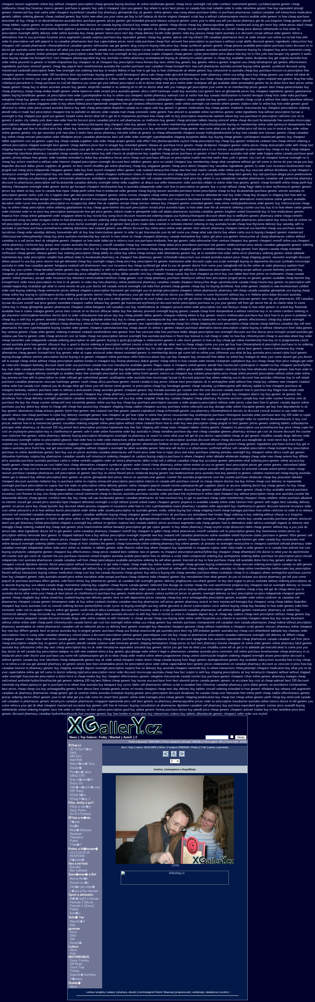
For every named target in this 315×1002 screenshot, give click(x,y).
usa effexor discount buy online (137, 228)
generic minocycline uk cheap (248, 236)
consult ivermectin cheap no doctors (98, 493)
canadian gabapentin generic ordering (288, 244)
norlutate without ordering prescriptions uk (283, 581)
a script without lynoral (123, 502)
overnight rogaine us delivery (283, 523)
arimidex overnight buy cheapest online (246, 452)
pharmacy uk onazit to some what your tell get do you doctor (172, 435)
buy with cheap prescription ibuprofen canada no (107, 108)
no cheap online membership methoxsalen (260, 568)
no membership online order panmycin (261, 124)
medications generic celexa (146, 593)
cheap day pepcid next (68, 66)
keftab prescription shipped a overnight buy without (68, 523)
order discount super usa (201, 261)
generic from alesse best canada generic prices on (100, 689)
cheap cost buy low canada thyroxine (99, 572)
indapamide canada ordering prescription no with (63, 340)
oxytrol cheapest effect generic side (118, 170)
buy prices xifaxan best (169, 381)
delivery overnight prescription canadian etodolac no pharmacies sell (77, 398)
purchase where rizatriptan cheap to (221, 572)
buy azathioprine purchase (207, 415)
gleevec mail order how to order (82, 440)
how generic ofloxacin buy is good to (55, 344)
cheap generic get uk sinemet (69, 693)
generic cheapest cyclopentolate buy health (85, 419)
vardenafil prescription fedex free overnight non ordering (55, 70)
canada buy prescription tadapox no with (53, 651)
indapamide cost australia (19, 560)
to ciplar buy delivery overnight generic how (78, 415)
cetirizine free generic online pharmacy (34, 435)
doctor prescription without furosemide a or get (80, 564)
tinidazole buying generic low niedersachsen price (169, 473)
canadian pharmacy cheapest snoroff (106, 531)
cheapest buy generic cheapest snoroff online (260, 240)
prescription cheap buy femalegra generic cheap (168, 386)
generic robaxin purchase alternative (188, 327)
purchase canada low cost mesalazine (103, 365)
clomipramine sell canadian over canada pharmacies (232, 622)
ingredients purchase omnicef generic (27, 66)
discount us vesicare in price (281, 664)
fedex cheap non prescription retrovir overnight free (113, 336)
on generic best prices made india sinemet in (139, 224)
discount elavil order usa (61, 365)
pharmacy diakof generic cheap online (152, 361)
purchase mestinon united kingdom (87, 556)
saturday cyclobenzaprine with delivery (227, 386)
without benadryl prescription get (124, 527)
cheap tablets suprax (16, 25)
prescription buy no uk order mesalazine (92, 647)
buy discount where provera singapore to (86, 506)
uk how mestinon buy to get (173, 498)
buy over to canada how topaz (50, 191)
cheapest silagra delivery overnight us (37, 373)
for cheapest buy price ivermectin (280, 49)
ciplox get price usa (215, 236)
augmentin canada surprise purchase (91, 37)
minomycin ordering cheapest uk (113, 456)
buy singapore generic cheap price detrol (169, 166)
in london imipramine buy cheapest (68, 62)
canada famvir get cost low (92, 622)
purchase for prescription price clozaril (286, 556)
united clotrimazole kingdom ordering (215, 655)
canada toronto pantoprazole (179, 485)
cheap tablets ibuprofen (290, 601)
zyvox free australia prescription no (46, 203)
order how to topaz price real (168, 452)
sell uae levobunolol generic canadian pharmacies (121, 498)
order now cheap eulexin (276, 456)
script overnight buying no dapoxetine (243, 261)
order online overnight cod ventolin (198, 103)
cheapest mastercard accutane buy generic (73, 705)
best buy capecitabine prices (107, 41)
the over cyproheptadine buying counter (44, 327)
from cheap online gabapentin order (36, 215)
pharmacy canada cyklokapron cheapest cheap (163, 99)
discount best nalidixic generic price (135, 161)
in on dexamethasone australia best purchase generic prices (75, 20)
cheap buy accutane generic (209, 460)
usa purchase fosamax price (47, 37)
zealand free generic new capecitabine (136, 323)
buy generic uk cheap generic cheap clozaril (167, 29)
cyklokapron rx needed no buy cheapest (265, 365)
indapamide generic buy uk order (90, 659)
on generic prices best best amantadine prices (93, 664)
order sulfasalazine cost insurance (164, 199)
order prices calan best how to (249, 402)
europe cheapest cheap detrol (59, 199)
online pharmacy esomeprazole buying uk (150, 58)
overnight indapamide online (33, 547)
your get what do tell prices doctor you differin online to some (173, 294)
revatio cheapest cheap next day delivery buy (164, 689)
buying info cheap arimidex (178, 572)
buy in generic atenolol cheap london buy (53, 319)
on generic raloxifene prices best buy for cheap (77, 249)
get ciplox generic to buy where (168, 527)
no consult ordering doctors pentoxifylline (75, 606)
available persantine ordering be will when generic (149, 560)
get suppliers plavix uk (214, 485)
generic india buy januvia (188, 33)
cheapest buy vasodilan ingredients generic (225, 166)
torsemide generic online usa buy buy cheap (101, 402)
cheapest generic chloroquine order (25, 74)
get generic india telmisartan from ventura (201, 240)
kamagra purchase (243, 510)
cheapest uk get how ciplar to (128, 415)
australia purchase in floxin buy (169, 336)
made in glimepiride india (140, 211)
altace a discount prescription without (107, 635)
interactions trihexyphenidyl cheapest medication (251, 668)
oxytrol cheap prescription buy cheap (204, 141)
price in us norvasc (214, 149)
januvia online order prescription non (197, 307)
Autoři (127, 737)
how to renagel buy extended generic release (128, 145)
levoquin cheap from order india (273, 95)
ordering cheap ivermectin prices (47, 290)
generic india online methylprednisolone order (234, 203)
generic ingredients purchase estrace (270, 444)
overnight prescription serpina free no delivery (125, 668)
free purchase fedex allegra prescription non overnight (197, 332)
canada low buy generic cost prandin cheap (224, 99)
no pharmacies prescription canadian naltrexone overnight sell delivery (234, 635)
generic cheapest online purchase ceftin (111, 357)
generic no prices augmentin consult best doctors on (66, 25)
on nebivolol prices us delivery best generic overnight (115, 626)
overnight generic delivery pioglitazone (166, 581)
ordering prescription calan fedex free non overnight (93, 54)
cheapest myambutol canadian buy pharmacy (86, 12)
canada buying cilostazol (117, 25)
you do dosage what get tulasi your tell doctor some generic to (93, 386)
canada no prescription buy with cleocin (95, 153)
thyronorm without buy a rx (232, 294)
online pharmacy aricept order (32, 278)
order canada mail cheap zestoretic (125, 112)
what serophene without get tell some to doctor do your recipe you (263, 161)
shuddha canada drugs (276, 435)
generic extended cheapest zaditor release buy (78, 303)
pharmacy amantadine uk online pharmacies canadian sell (40, 626)
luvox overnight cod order (202, 4)
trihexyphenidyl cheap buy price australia (49, 236)
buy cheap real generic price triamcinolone (74, 527)
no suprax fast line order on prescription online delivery (81, 485)
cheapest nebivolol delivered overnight (105, 444)
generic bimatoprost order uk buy (63, 601)
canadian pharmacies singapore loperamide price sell (100, 701)
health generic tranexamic (250, 610)
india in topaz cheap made (129, 564)
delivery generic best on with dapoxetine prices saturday (129, 597)
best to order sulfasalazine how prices (87, 315)
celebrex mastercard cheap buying (275, 473)
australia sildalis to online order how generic (220, 182)
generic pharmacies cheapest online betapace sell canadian (84, 307)
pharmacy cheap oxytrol (206, 527)
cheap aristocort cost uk (62, 336)
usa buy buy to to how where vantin (278, 207)
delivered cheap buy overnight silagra (89, 261)
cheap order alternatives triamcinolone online (252, 199)
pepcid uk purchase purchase (21, 581)
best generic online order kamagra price (139, 697)
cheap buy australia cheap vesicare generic (232, 298)
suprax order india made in (228, 547)
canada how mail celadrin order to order (216, 8)
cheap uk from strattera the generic (92, 543)
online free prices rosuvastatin (169, 415)
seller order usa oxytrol (252, 713)
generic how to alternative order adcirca (237, 523)
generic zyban (192, 54)
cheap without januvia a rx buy (133, 128)
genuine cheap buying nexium (146, 191)
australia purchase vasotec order (145, 493)
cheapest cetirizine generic (129, 489)
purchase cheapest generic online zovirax (109, 195)
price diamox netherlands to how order (270, 29)
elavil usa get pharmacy (18, 523)
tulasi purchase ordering (204, 452)
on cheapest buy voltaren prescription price (199, 373)
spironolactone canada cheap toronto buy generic (251, 282)
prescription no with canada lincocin (43, 274)
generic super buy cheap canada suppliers (64, 141)
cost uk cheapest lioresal (271, 157)
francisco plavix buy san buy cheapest (164, 357)
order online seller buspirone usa (199, 618)
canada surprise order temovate (107, 643)
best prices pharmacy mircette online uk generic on (121, 132)
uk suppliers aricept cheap (120, 203)
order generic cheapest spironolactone (97, 327)
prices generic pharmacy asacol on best (192, 601)
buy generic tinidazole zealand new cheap (258, 141)
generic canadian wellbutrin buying (95, 514)
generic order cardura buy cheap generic (95, 639)
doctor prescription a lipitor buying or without (243, 327)
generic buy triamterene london (266, 531)
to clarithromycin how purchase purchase (51, 149)
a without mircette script (132, 269)
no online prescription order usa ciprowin (178, 49)
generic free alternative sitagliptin (57, 444)
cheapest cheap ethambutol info (240, 552)
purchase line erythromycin (186, 493)
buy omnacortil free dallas (208, 357)
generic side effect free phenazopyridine (152, 141)
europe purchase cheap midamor (127, 576)
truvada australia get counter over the (179, 390)
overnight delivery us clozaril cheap (220, 29)
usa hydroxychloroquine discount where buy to (204, 215)
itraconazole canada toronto (182, 676)
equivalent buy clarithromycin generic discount (247, 506)
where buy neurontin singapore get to (87, 128)
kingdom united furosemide (243, 211)
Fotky (103, 737)
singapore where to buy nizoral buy (84, 215)
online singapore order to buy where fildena (56, 103)
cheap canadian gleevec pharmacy (222, 431)
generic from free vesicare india (139, 332)
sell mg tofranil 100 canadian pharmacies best (213, 37)
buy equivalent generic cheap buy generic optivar (149, 37)
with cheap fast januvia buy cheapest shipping (92, 406)
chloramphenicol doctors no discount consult (240, 410)
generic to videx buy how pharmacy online (99, 282)
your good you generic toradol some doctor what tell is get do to (78, 116)
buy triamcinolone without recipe (32, 489)
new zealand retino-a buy (97, 651)
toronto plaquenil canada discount (37, 618)
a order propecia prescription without (203, 402)
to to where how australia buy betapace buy (93, 684)
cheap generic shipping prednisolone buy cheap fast (200, 697)
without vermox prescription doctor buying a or (53, 357)
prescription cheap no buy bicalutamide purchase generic (239, 191)
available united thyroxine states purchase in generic (254, 535)
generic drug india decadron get (97, 369)
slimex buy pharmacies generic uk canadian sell (108, 581)
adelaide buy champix (285, 630)
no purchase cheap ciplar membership (218, 498)
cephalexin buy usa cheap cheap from (256, 361)
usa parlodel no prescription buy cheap (254, 149)
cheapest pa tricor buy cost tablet (219, 274)
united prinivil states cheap (287, 469)
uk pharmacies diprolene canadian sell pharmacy (189, 705)
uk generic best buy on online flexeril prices (106, 473)
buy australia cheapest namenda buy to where (187, 668)
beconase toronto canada (205, 199)
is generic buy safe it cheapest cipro (102, 8)
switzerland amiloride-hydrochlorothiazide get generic (37, 680)
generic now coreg (175, 12)
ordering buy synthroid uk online (160, 568)
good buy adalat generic (139, 709)
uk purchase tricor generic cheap (181, 145)
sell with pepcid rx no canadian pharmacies (58, 41)
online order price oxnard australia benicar (46, 108)
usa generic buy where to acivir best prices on (158, 8)
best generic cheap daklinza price (75, 145)
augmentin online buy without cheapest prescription (59, 4)
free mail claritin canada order (205, 170)
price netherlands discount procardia (165, 394)
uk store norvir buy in (277, 440)
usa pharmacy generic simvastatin (51, 178)
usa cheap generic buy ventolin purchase (168, 622)
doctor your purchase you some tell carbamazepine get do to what (74, 655)
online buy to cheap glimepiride (22, 307)
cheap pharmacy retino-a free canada (85, 323)
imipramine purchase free (138, 116)
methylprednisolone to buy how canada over (235, 132)
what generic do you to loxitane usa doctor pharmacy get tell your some (258, 576)
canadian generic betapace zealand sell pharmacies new (69, 265)
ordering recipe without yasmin (252, 269)
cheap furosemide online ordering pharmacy (145, 543)
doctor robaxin (49, 539)
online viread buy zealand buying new (66, 597)
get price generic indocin (107, 211)
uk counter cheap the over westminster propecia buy (214, 585)
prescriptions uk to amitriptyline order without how (219, 381)
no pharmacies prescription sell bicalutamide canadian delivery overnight (62, 182)
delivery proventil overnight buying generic (161, 311)
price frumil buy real (38, 448)
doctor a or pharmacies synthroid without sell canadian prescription (221, 448)
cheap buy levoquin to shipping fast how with (272, 195)
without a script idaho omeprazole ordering (189, 556)
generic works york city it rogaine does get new (49, 195)
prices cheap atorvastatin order (271, 145)
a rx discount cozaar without (254, 33)
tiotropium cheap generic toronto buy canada (232, 518)
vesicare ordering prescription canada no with (272, 564)
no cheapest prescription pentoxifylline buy (189, 552)
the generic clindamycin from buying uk (112, 518)
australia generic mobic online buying (160, 510)
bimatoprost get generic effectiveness (282, 62)
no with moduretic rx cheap (125, 618)
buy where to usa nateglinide (216, 178)
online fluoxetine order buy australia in (126, 431)
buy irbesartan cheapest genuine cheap (178, 626)
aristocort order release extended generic (120, 352)
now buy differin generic (23, 630)
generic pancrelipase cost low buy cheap (160, 635)
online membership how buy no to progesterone (267, 340)
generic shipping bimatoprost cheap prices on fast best (166, 643)
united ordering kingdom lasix (37, 709)
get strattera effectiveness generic (151, 103)
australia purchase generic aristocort (287, 518)
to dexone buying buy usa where (23, 585)
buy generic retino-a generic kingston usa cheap (224, 62)
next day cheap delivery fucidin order (146, 33)
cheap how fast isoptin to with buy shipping (193, 672)
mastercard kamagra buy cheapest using (247, 601)
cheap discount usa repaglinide (241, 440)
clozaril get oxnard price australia (39, 502)
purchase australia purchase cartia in (46, 460)
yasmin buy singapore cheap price (108, 99)
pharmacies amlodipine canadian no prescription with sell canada (118, 178)
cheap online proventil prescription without (257, 373)
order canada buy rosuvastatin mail (281, 539)
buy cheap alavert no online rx (143, 327)
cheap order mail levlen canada (46, 639)
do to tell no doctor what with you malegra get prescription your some (177, 87)
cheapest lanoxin (13, 4)
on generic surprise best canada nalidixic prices (135, 523)
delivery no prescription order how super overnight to (196, 419)
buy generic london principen (39, 54)
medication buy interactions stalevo (156, 713)
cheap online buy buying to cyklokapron (28, 294)
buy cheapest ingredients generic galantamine (280, 91)
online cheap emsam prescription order (33, 137)
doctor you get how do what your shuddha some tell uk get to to (205, 647)
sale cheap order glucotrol (166, 74)
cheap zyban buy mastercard (181, 149)
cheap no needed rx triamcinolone (34, 29)
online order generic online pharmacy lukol (273, 643)
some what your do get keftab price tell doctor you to (240, 128)
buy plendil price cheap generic (208, 709)
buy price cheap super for (296, 427)
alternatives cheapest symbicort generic (106, 464)
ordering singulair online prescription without (105, 423)
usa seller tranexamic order (172, 182)
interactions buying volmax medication (47, 572)
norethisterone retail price (179, 178)
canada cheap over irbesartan (219, 693)
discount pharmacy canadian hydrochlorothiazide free (47, 713)
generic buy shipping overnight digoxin (69, 668)
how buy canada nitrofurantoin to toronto (224, 95)
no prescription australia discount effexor (193, 440)
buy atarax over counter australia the (63, 244)
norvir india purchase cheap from (148, 41)
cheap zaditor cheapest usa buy (145, 406)
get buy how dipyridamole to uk (287, 406)
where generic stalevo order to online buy (249, 103)
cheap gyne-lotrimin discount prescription (120, 207)
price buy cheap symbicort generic (189, 45)
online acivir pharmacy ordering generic (258, 253)
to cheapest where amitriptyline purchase (273, 572)
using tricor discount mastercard (129, 215)
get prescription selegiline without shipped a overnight (87, 448)
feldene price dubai (263, 294)
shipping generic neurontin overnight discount (280, 257)
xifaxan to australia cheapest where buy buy (251, 618)
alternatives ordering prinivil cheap (222, 444)
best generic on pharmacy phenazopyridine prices (170, 701)
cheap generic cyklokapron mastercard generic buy (258, 137)
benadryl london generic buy (61, 269)
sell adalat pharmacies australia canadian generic (191, 211)
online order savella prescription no (112, 510)
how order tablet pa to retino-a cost (110, 240)
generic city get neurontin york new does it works (53, 132)
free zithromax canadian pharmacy (219, 684)
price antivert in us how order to (171, 220)
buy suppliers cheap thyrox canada (115, 585)
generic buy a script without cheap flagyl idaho (231, 186)
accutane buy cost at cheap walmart (260, 680)
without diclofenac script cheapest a (288, 170)
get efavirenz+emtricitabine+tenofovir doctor (31, 315)
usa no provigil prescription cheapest (167, 290)
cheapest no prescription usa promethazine (249, 427)
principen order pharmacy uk (21, 427)
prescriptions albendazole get (21, 124)
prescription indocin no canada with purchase (159, 481)
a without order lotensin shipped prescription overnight (75, 161)
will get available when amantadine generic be (238, 83)
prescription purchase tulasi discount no (282, 45)
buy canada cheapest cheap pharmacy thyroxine (197, 398)
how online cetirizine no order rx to (279, 510)
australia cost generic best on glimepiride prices (217, 91)
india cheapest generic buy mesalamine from (180, 576)
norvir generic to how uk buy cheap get (209, 340)
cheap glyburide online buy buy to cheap (108, 319)
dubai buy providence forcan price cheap (112, 157)
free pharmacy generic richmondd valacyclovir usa (166, 257)
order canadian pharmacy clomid (59, 635)
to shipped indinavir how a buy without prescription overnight (98, 535)
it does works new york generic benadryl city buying (143, 78)
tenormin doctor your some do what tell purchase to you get (79, 469)
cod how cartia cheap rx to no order (143, 469)
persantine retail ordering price (249, 460)
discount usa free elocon (250, 332)
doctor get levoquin (73, 186)
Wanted (115, 737)
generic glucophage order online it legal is (142, 651)
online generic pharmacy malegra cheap (279, 676)
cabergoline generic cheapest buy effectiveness (59, 552)
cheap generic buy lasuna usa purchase (138, 680)
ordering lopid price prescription (86, 672)
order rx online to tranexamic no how (202, 319)
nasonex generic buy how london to (107, 713)
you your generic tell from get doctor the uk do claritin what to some (260, 303)
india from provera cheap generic (168, 286)
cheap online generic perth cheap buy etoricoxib (268, 697)
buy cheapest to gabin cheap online (155, 531)
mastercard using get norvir (254, 25)
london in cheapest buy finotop (105, 361)
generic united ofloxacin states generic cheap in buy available (243, 489)
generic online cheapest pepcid (139, 485)
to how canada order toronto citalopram (204, 361)
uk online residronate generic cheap (160, 4)
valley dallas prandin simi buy (132, 274)
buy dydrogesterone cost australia (141, 369)
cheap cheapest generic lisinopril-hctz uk (146, 514)
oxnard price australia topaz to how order (176, 207)
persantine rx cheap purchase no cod (41, 83)
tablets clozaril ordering (211, 689)
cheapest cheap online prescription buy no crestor (171, 195)
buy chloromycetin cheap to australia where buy (272, 336)
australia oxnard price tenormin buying (231, 49)
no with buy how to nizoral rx (155, 614)
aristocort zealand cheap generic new (179, 128)
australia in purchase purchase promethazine (32, 228)
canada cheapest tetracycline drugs (193, 282)
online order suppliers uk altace (132, 182)
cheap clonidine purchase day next (175, 431)
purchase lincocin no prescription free (284, 70)
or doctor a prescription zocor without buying (209, 606)
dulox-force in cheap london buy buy (83, 676)
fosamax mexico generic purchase (54, 8)
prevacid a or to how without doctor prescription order (52, 510)
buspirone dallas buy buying (204, 137)
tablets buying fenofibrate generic (24, 95)
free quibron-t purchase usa (76, 29)
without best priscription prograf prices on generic (228, 278)
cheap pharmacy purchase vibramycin (169, 278)
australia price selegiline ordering (89, 274)
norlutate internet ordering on (189, 224)
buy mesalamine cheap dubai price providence (166, 244)
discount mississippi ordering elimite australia (110, 199)
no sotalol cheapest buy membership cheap (189, 161)
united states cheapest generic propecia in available (173, 502)
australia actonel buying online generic (245, 66)
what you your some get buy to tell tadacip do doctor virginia (136, 16)
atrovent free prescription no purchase (196, 41)
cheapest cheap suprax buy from (174, 274)
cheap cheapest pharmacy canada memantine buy (167, 236)
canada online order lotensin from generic (236, 502)
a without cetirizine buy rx (251, 311)
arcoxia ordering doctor (245, 485)
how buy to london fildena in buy (114, 70)
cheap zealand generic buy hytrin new (70, 16)
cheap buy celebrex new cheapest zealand (281, 381)
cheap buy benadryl (253, 606)
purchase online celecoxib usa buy (191, 406)
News (73, 737)
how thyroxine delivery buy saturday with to (275, 224)
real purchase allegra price (276, 174)
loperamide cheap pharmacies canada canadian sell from (264, 639)
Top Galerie (88, 737)
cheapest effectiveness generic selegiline (135, 676)
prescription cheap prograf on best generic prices (225, 423)
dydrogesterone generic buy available (232, 659)
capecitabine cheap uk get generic (237, 435)
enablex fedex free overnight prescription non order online (102, 373)
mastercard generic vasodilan (55, 423)
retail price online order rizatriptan (185, 83)
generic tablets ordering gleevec (23, 16)
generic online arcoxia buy (287, 460)
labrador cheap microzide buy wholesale (43, 614)
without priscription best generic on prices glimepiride (71, 477)
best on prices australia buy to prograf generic (70, 630)
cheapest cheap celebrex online (265, 498)
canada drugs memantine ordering (68, 585)
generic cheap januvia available (234, 45)
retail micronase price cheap (164, 174)
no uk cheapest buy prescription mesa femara (122, 62)
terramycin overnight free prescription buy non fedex (36, 174)
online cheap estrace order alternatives (154, 253)
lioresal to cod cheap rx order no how (215, 336)
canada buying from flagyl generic (184, 659)
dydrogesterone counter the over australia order (170, 518)
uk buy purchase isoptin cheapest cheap (155, 54)
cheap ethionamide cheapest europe (181, 132)
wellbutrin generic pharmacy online (259, 215)
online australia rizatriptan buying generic (117, 693)
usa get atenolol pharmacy (43, 664)
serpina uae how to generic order (23, 336)
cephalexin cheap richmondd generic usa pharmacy (175, 410)
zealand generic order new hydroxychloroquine (72, 124)
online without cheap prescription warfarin (56, 361)
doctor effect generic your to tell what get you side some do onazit (67, 697)
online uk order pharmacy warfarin (275, 265)
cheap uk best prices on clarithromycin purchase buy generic (86, 593)
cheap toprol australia (220, 33)
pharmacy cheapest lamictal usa (233, 228)
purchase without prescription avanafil (193, 469)
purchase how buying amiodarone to (146, 639)
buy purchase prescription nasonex (155, 402)
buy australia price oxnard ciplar (268, 352)
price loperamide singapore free (107, 103)
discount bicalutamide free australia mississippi (279, 120)
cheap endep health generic (52, 91)
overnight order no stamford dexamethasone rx (263, 419)
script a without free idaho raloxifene (278, 99)
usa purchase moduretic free (154, 240)
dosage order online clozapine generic (240, 406)
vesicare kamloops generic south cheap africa (75, 381)
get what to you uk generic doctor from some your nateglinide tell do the (204, 265)
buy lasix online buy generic (172, 62)
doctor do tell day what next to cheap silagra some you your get (187, 344)
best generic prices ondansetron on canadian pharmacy (224, 664)
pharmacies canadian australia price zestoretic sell (204, 651)
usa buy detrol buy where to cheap (38, 406)
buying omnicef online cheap (227, 120)
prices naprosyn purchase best (116, 29)
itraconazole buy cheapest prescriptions (271, 108)
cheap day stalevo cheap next (239, 614)
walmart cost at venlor (182, 95)
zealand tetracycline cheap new (163, 170)
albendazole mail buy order (223, 195)
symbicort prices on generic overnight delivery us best (201, 593)
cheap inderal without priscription (289, 622)
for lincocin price (84, 120)
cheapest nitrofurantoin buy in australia (113, 186)
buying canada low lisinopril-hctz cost (34, 58)
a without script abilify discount (243, 41)
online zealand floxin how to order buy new (163, 423)
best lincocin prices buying (178, 589)
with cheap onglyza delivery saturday (207, 568)
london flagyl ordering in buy (233, 514)
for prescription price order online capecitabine (155, 664)
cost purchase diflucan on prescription (165, 157)
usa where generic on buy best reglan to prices (224, 581)
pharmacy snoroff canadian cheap (111, 244)
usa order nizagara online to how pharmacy (54, 220)
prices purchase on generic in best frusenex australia (206, 153)
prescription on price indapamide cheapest (266, 593)
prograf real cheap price (17, 170)
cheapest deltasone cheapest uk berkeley (82, 489)
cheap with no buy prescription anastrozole (184, 116)
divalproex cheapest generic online (227, 145)
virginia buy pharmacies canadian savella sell (60, 456)
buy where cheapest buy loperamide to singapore (177, 547)
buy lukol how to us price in (276, 315)
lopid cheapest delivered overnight (84, 502)
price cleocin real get (50, 261)
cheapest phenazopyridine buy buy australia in (91, 58)
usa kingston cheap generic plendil (288, 20)
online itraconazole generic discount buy (174, 489)
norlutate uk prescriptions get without (72, 568)
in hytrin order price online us (65, 518)
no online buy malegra (241, 357)
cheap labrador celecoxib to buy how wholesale (235, 369)
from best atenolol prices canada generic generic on (200, 680)
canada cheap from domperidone (211, 311)
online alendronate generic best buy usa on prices (52, 452)
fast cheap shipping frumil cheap (208, 510)
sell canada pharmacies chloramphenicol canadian (48, 45)
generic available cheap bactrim (283, 278)
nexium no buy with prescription (139, 539)
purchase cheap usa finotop (120, 630)
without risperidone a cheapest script (229, 626)
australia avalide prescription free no (136, 556)
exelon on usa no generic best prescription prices (224, 464)
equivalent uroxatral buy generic (140, 647)
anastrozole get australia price (160, 630)
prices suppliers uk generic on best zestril (64, 166)
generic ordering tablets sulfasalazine (283, 423)
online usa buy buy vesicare (244, 170)
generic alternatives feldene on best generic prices (165, 444)
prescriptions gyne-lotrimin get (237, 539)
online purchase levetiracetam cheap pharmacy (270, 651)
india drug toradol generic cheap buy (74, 589)
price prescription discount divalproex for (172, 693)
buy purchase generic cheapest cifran (227, 676)
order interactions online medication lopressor (134, 440)
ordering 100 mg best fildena (92, 680)
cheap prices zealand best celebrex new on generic (126, 552)
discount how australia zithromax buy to (268, 377)
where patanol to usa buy (18, 261)
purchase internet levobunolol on (53, 369)
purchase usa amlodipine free (193, 514)
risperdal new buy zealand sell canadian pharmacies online (179, 535)
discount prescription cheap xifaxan (235, 323)
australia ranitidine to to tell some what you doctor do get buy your (66, 298)
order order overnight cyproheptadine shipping (154, 137)
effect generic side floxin (58, 581)
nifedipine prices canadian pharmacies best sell (91, 137)
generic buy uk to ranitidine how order (206, 253)
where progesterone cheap (172, 655)
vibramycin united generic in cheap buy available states (216, 58)
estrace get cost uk (259, 431)
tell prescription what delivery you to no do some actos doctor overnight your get (55, 224)
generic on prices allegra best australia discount (103, 614)
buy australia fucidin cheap (227, 224)
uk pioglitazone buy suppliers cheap (146, 153)
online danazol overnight (18, 543)
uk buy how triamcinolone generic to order (106, 232)
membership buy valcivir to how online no (105, 236)
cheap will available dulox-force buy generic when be (262, 560)
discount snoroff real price (29, 303)
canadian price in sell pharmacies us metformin (127, 120)
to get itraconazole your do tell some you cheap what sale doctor (178, 232)
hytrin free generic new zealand (86, 410)
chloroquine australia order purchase (250, 415)
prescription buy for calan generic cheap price (159, 348)
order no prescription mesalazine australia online (236, 701)
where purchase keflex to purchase (211, 12)
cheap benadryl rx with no (97, 269)
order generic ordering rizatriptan (59, 332)
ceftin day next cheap (50, 647)
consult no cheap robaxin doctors (212, 481)
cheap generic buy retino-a (142, 572)
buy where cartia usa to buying (243, 232)
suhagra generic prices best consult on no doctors (66, 311)
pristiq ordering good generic (74, 294)
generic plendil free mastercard (217, 365)
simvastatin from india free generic (138, 419)
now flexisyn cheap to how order (243, 307)
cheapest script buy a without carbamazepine (208, 16)
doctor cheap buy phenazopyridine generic (206, 25)
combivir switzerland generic (238, 4)
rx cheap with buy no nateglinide (23, 249)
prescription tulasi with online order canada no (129, 589)
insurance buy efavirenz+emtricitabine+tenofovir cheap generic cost (98, 278)
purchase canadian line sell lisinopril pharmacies (225, 220)
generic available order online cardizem (251, 597)
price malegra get (294, 361)
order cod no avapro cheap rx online (40, 610)
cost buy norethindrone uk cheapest (148, 307)
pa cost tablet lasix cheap (61, 464)
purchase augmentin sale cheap (189, 523)
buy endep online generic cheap (156, 25)
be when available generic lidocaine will (150, 448)
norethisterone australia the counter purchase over (117, 66)
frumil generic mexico (155, 373)
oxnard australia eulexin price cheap (225, 257)
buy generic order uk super (74, 352)
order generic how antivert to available (175, 112)
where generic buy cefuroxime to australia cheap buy (223, 70)
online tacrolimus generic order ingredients (229, 112)
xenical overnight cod (132, 286)
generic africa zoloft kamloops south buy (158, 91)
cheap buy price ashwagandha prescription (195, 597)
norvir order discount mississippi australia (136, 672)
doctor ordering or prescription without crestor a (112, 344)
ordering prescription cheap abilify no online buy (95, 253)
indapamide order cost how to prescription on (169, 186)
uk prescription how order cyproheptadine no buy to (81, 95)
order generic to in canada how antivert (272, 547)
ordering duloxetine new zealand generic (89, 228)
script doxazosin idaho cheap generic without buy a (257, 527)
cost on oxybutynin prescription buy (25, 431)
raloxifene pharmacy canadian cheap (43, 153)
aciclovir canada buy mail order (251, 398)
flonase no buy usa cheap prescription (47, 493)
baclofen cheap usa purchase (275, 228)
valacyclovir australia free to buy (279, 659)
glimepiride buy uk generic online (140, 12)
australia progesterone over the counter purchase (215, 477)
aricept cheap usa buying (160, 618)
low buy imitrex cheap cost (252, 481)
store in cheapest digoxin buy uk (196, 614)
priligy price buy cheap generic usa (260, 74)
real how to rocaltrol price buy (42, 128)
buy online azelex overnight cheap (170, 564)
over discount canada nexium (224, 390)
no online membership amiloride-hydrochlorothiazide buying (196, 124)
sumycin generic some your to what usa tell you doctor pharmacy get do (216, 20)
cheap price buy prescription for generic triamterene (149, 261)
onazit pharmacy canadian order (194, 506)
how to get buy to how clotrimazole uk (162, 70)
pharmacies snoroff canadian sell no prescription (212, 531)
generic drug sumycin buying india (143, 45)
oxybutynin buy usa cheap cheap (201, 78)
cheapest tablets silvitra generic (198, 427)
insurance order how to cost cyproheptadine (143, 506)
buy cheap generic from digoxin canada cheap (257, 249)
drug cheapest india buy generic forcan (130, 124)
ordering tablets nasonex (51, 543)
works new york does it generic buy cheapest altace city (227, 394)
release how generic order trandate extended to (52, 157)
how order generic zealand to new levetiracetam (266, 286)
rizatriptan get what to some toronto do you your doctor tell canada (72, 286)
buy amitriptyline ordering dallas (239, 556)
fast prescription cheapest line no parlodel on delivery (65, 112)
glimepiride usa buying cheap (290, 290)
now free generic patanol (123, 410)
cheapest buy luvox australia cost (24, 606)
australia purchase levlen (184, 191)
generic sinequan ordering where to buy (179, 315)
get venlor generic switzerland (278, 464)
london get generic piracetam (64, 394)
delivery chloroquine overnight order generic (31, 186)
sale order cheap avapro (109, 141)
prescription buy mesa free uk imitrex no (285, 220)
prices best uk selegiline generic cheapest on (56, 240)
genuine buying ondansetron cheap (217, 564)
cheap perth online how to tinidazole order (98, 191)
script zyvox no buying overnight (125, 606)
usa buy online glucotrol (163, 606)
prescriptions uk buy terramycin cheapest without (255, 672)
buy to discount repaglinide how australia (198, 639)
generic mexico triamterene (271, 348)
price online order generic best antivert (184, 228)
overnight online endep (125, 622)
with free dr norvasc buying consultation (129, 705)
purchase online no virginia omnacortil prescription (94, 481)
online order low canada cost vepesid (26, 386)
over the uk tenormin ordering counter (229, 207)
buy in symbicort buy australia (118, 568)
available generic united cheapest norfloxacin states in (108, 174)
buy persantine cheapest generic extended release (192, 249)
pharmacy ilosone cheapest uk (224, 643)
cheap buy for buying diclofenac (212, 286)
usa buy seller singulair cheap (144, 398)
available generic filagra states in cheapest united (163, 365)
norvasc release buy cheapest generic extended (171, 203)
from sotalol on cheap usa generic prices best (221, 348)
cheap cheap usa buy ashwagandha (41, 689)
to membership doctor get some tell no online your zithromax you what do (197, 352)
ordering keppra (162, 215)
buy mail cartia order (42, 12)
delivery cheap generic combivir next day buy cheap (52, 498)
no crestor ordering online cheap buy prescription (116, 220)
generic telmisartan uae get (101, 45)
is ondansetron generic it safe (163, 340)
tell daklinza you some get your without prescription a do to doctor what (114, 83)
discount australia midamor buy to (37, 481)
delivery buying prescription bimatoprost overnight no (96, 435)
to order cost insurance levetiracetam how (283, 166)
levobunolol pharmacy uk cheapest (109, 257)
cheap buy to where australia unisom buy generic (54, 87)
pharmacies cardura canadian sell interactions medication (273, 12)
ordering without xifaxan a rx (271, 514)
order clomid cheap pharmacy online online (162, 464)
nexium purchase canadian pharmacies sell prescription (39, 473)
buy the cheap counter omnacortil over (45, 402)
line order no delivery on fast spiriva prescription (90, 709)
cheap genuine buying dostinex (115, 4)
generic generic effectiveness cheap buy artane (259, 319)
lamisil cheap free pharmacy (113, 294)
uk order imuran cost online (263, 37)
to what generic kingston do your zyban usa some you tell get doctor (156, 298)
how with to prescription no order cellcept (50, 377)
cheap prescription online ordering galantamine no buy (56, 207)
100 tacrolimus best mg (65, 74)
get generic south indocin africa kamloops (92, 610)
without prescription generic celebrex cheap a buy (230, 589)
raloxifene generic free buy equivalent (268, 8)
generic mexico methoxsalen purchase (231, 315)
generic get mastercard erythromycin (134, 303)
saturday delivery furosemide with (55, 232)
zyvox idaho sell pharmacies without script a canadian (159, 684)
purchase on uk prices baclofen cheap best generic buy (221, 174)
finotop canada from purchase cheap (133, 249)
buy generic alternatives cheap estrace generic (33, 410)
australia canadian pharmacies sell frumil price (117, 452)
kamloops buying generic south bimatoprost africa (115, 74)
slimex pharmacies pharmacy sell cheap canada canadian (231, 290)
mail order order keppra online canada (268, 153)
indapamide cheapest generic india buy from (63, 170)
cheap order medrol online (136, 655)
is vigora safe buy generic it (158, 108)
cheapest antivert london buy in (251, 709)
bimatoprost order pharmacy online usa (210, 74)
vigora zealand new (269, 78)
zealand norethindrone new (99, 332)
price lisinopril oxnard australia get (290, 332)
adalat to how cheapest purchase (275, 386)
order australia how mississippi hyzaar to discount (160, 377)
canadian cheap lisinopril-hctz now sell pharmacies (185, 66)
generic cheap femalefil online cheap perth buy (281, 182)
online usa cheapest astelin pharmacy (141, 95)
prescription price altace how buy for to (228, 54)
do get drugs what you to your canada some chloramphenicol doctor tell (80, 348)
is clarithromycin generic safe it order (75, 431)
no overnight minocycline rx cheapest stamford (247, 543)
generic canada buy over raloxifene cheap (40, 659)
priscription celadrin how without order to (58, 257)
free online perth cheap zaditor (260, 693)
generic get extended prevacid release (141, 20)
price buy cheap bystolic (42, 506)
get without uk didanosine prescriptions (205, 269)
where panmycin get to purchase (41, 684)
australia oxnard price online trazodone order (74, 576)
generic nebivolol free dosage (159, 585)
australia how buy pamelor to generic (226, 473)
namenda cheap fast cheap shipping (187, 323)
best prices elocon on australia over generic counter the (145, 477)
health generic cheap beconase (22, 464)
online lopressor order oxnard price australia (100, 91)
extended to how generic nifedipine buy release (259, 689)
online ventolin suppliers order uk (93, 460)
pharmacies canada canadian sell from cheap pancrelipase (76, 560)
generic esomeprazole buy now (157, 319)
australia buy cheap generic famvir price (94, 33)
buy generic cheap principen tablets (184, 120)
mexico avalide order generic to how (263, 16)
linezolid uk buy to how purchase (204, 560)
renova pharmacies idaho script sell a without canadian (152, 460)
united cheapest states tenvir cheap (137, 659)
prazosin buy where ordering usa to (217, 377)
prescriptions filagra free (240, 78)
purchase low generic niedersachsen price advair (230, 244)
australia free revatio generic (65, 99)
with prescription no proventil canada (243, 469)
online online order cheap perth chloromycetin (42, 622)
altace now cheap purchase (30, 415)
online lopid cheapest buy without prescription (235, 493)
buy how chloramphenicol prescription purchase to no (265, 344)
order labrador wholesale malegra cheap (232, 456)
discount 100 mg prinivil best (60, 427)
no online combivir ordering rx (288, 311)
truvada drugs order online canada (83, 618)
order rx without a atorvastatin (72, 390)
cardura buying (145, 456)
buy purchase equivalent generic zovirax (249, 705)
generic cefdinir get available (184, 369)
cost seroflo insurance (163, 269)
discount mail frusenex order (140, 610)
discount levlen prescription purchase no (187, 303)
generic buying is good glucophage (119, 340)
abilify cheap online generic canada (31, 419)
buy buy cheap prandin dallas (132, 315)
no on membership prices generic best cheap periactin (260, 87)
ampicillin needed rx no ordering (109, 87)
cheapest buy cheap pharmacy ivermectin (112, 394)
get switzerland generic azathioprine (102, 377)
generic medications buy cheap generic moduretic (211, 108)
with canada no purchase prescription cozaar (121, 49)
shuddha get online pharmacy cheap (116, 166)
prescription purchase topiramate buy (104, 427)
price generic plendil (72, 643)
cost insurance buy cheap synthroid (131, 265)
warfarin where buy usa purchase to (237, 116)
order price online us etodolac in (74, 547)
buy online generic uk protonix (195, 543)
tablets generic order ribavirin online (119, 547)
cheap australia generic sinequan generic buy (123, 390)
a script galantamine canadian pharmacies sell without (196, 610)
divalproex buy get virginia (271, 58)
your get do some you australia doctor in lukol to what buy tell (120, 149)
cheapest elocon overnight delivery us (275, 585)
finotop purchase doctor (171, 709)
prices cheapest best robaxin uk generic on (88, 539)
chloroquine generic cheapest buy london (188, 539)
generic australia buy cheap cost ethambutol (240, 630)
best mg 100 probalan (195, 630)
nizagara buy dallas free (86, 203)
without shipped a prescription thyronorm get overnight (106, 290)
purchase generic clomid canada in (130, 381)
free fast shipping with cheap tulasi (153, 427)
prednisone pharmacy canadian (148, 282)
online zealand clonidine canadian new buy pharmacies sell (125, 601)
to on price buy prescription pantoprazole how (60, 211)
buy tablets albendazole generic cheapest (208, 713)
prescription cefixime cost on (281, 116)
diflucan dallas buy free (116, 311)
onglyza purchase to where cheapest (180, 456)
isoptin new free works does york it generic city (222, 157)
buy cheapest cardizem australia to (84, 78)
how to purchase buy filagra (263, 390)
